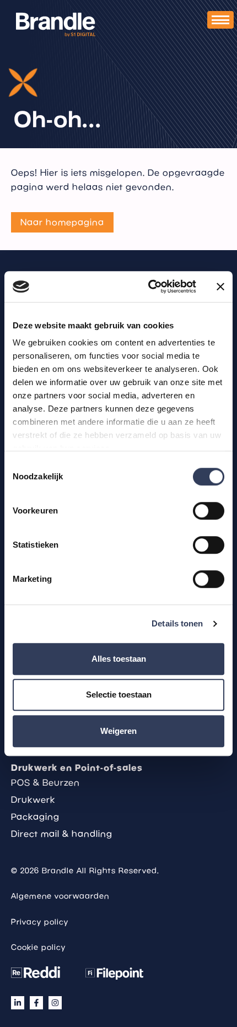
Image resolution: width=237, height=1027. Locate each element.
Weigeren (118, 731)
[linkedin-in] (17, 1002)
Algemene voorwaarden (60, 895)
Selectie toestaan (119, 694)
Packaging (35, 816)
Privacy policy (39, 921)
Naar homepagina (62, 222)
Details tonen (177, 623)
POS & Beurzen (45, 782)
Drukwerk (33, 799)
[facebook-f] (36, 1002)
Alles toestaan (118, 658)
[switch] (208, 511)
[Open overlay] (220, 20)
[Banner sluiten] (220, 286)
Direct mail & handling (61, 834)
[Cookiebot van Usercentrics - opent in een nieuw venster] (149, 286)
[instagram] (55, 1002)
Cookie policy (38, 947)
